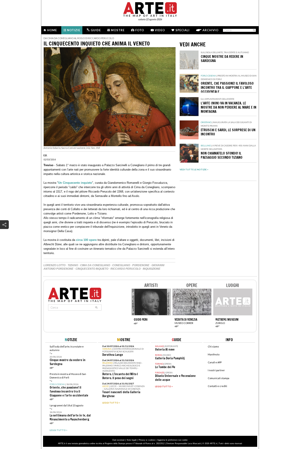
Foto (139, 30)
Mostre (118, 30)
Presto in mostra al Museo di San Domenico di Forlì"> (69, 385)
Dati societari (118, 440)
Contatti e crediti (217, 386)
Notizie (73, 30)
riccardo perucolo (125, 268)
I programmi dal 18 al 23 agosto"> (70, 412)
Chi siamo (213, 346)
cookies (151, 440)
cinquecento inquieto (92, 268)
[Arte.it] (150, 9)
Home (52, 30)
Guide (96, 30)
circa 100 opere (86, 240)
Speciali (182, 30)
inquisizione (151, 268)
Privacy (142, 440)
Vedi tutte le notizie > (194, 169)
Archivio (210, 30)
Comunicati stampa (218, 378)
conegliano (121, 265)
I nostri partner (216, 370)
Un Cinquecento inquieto (75, 182)
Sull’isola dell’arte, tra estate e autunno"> (67, 355)
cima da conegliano (95, 265)
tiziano (73, 265)
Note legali (131, 440)
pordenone (140, 265)
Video (160, 30)
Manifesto (213, 354)
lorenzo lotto (54, 265)
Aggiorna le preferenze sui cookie (172, 440)
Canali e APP (215, 362)
